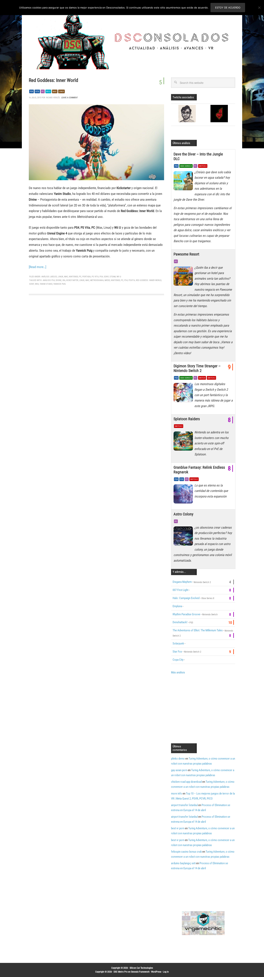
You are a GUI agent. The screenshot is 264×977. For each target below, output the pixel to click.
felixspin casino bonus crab (186, 851)
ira (63, 280)
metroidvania (97, 280)
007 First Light (180, 590)
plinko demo (178, 758)
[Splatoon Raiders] (184, 442)
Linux (61, 91)
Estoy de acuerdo (227, 7)
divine (58, 280)
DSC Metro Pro (121, 971)
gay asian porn (179, 770)
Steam (113, 276)
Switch (202, 378)
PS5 (176, 166)
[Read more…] (37, 267)
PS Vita (95, 276)
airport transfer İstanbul (184, 805)
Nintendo (73, 276)
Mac (55, 91)
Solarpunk (178, 643)
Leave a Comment (69, 97)
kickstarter (72, 280)
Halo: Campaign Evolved (186, 598)
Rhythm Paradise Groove (186, 614)
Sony (106, 276)
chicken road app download (186, 781)
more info (176, 793)
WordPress (156, 971)
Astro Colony (183, 514)
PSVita (132, 280)
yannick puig (59, 284)
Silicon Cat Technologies (141, 968)
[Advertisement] (203, 708)
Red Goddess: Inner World (53, 80)
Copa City (178, 659)
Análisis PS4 (49, 280)
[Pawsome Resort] (184, 277)
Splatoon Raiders (187, 419)
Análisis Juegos (49, 276)
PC (43, 91)
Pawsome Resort (186, 254)
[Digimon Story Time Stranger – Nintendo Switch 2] (184, 393)
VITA (37, 91)
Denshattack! (180, 622)
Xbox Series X (186, 166)
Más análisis (178, 672)
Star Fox (177, 651)
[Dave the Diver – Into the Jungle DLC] (184, 182)
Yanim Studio (46, 284)
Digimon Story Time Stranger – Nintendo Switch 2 (197, 368)
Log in (166, 971)
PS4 (31, 91)
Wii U (48, 91)
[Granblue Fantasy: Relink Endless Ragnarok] (184, 495)
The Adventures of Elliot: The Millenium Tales (198, 630)
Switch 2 (203, 166)
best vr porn (177, 828)
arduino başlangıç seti (183, 863)
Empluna (177, 606)
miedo (107, 280)
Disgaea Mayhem (182, 582)
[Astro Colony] (184, 537)
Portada (86, 276)
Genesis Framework (140, 971)
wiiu (37, 284)
